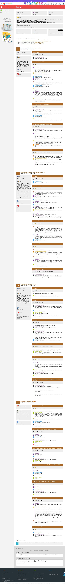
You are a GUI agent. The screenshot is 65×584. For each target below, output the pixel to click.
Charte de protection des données (39, 574)
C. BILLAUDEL (51, 14)
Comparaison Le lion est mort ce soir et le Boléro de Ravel (31, 41)
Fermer (63, 0)
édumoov (3, 577)
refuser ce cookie (52, 583)
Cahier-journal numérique (22, 574)
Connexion (50, 572)
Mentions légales (36, 572)
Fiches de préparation (21, 576)
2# (16, 558)
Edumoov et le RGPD (36, 576)
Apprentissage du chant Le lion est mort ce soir (29, 39)
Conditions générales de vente (38, 577)
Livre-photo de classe (21, 577)
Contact (3, 574)
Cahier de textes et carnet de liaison (24, 572)
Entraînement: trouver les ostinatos (27, 43)
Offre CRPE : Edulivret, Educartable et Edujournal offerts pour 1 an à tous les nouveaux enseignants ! (32, 1)
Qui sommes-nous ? (5, 576)
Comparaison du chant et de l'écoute (27, 42)
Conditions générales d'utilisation (39, 573)
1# (16, 552)
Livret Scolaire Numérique (22, 573)
